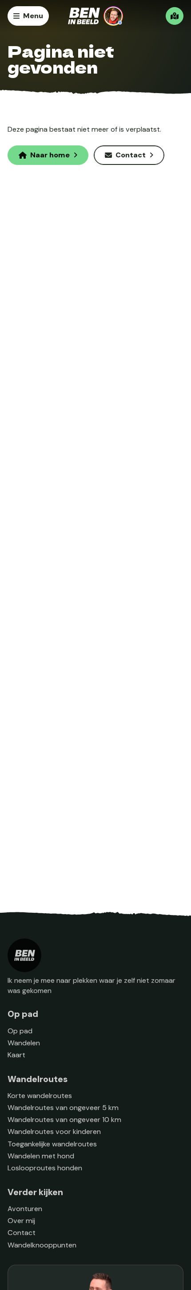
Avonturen (25, 1208)
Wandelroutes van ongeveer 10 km (64, 1119)
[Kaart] (174, 16)
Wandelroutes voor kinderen (54, 1131)
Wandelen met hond (41, 1156)
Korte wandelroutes (40, 1095)
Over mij (21, 1220)
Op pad (20, 1031)
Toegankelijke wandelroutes (52, 1144)
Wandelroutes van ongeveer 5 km (63, 1107)
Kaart (16, 1054)
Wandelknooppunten (42, 1245)
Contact (22, 1232)
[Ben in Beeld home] (95, 16)
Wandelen (24, 1043)
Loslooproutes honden (45, 1168)
